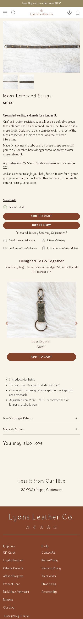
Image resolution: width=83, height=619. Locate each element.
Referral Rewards (13, 568)
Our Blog (8, 607)
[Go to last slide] (7, 323)
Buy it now (41, 225)
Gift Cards (9, 552)
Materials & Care (13, 429)
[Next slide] (76, 323)
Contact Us (48, 552)
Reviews (8, 600)
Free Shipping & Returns (18, 418)
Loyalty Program (13, 560)
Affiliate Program (13, 576)
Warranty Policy (51, 568)
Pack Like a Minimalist (16, 592)
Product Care (11, 584)
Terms (26, 616)
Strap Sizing (49, 584)
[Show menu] (5, 12)
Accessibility (49, 592)
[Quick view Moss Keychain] (41, 310)
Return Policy (50, 560)
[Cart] (78, 12)
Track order (49, 576)
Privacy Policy (11, 616)
